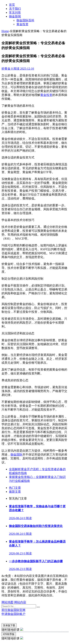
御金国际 (16, 454)
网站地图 (7, 602)
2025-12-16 (26, 68)
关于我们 (15, 8)
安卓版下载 (9, 625)
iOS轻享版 (8, 634)
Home (5, 31)
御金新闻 (15, 16)
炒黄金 (5, 68)
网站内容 (20, 602)
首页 (12, 4)
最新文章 (15, 491)
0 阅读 (14, 68)
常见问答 (15, 12)
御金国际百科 (25, 20)
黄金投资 (22, 24)
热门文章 (15, 487)
